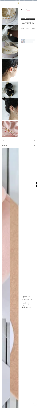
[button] (2, 3)
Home (21, 8)
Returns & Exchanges (4, 145)
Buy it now (28, 19)
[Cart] (35, 3)
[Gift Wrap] (23, 41)
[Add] (34, 42)
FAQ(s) (3, 140)
